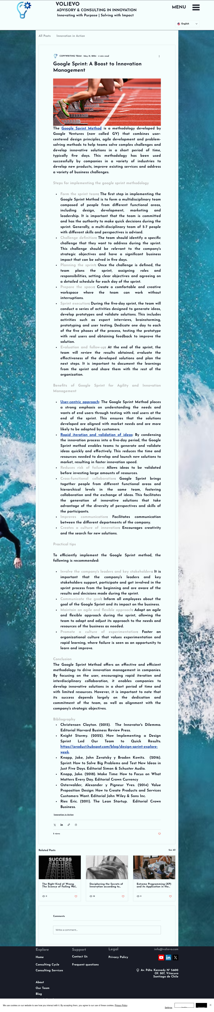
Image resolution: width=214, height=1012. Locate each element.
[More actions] (159, 56)
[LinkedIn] (168, 957)
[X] (175, 957)
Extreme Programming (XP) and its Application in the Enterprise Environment (154, 885)
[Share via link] (68, 824)
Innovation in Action (70, 36)
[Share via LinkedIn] (61, 824)
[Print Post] (76, 824)
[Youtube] (161, 957)
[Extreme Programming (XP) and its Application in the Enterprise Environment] (154, 867)
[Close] (210, 1005)
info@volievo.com (166, 949)
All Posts (45, 36)
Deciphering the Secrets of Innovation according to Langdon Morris (106, 885)
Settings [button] (168, 1007)
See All (172, 850)
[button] (196, 7)
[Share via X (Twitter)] (54, 824)
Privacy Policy (121, 1005)
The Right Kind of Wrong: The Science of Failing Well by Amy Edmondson (59, 885)
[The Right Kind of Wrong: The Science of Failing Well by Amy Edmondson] (60, 867)
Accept (201, 1007)
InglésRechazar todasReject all (184, 1007)
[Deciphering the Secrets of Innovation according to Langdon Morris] (107, 867)
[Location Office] (138, 970)
